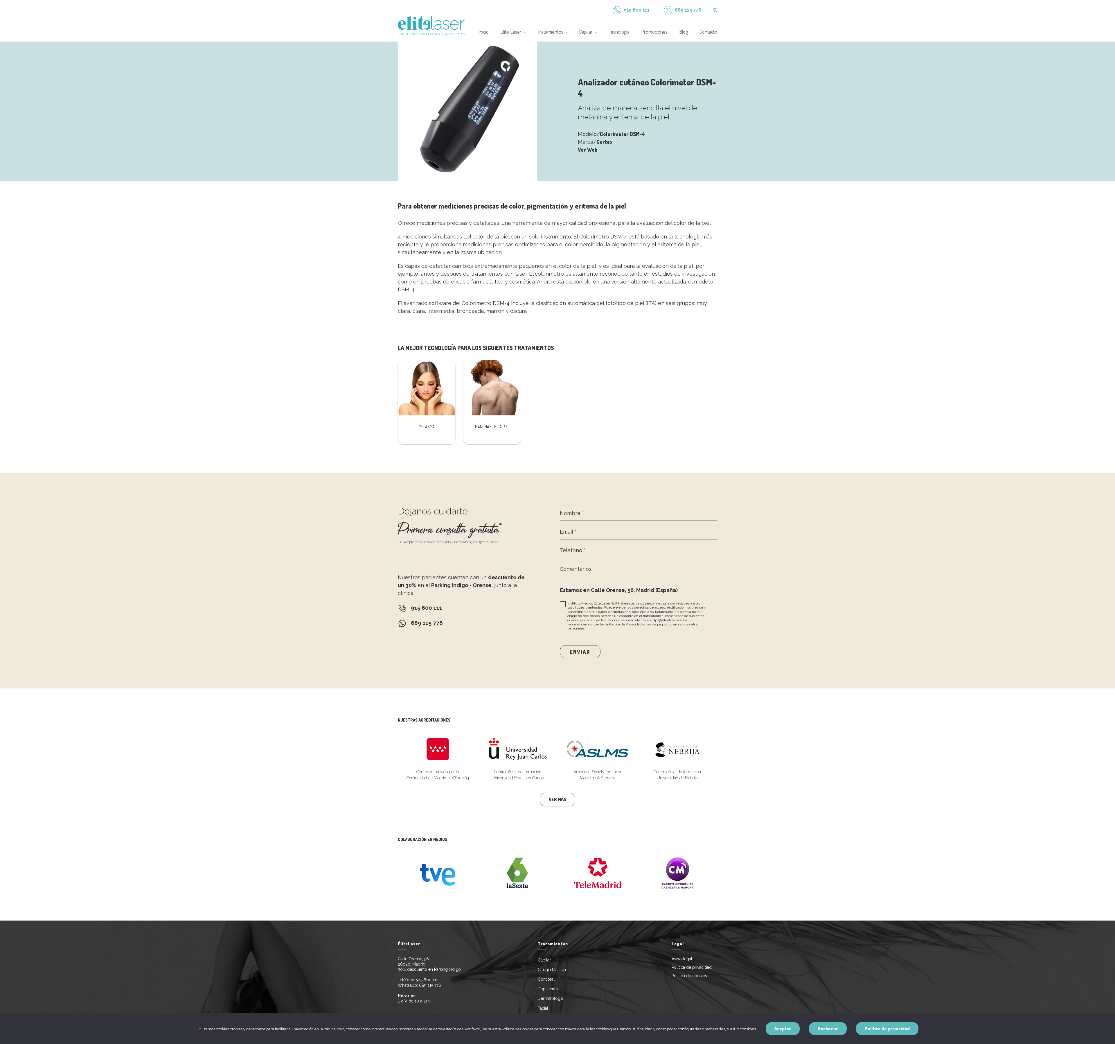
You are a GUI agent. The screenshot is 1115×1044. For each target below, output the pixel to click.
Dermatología (550, 998)
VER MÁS (557, 799)
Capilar (544, 960)
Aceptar (782, 1029)
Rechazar (828, 1029)
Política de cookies (689, 975)
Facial (543, 1008)
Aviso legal (682, 959)
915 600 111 (427, 979)
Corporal (546, 979)
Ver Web (588, 149)
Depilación (548, 988)
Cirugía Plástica (552, 969)
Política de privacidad (692, 967)
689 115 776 (430, 985)
